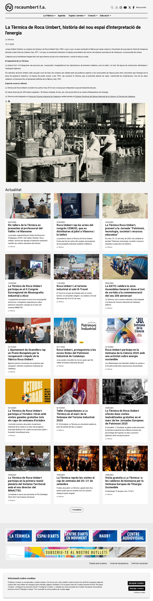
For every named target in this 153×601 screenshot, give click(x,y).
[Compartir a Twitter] (6, 101)
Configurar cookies (139, 592)
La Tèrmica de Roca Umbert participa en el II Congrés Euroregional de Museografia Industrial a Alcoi (25, 290)
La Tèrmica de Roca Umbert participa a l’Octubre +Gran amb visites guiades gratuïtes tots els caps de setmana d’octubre (27, 415)
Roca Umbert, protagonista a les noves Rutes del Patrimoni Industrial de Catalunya (76, 353)
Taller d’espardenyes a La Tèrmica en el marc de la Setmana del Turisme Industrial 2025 (75, 415)
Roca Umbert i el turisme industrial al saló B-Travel (72, 287)
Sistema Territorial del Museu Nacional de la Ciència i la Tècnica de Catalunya (105, 96)
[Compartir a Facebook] (9, 101)
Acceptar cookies (136, 583)
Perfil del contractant (139, 563)
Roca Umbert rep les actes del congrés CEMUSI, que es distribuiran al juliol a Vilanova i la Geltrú (75, 230)
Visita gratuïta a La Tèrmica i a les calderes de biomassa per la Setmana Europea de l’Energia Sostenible (124, 482)
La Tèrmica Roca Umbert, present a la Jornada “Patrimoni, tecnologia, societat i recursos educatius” (125, 230)
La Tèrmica (9, 40)
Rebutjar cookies (137, 588)
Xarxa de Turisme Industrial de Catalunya (45, 96)
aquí (67, 589)
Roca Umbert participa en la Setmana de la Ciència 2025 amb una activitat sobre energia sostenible (125, 354)
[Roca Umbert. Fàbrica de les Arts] (25, 7)
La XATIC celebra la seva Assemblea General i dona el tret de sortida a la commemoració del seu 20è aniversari (125, 290)
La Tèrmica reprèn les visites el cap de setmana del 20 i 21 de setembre (76, 481)
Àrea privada (141, 7)
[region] (76, 142)
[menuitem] (117, 7)
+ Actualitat (76, 510)
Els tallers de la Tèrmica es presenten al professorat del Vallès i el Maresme (25, 228)
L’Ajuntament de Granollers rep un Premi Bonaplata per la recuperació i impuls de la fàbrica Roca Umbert (27, 354)
